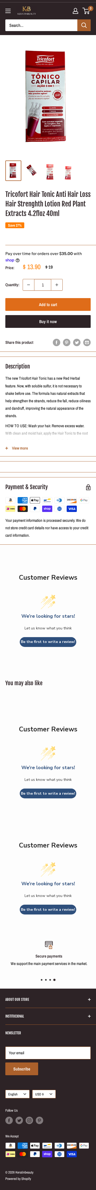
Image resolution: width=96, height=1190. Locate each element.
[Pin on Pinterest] (66, 342)
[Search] (84, 25)
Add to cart (48, 304)
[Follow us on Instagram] (29, 1120)
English (13, 1094)
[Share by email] (87, 342)
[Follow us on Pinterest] (39, 1120)
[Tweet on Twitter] (77, 342)
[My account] (75, 11)
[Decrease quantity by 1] (28, 284)
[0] (86, 11)
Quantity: (12, 284)
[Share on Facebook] (56, 342)
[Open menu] (8, 11)
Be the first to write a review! (48, 641)
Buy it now (48, 321)
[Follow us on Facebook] (9, 1120)
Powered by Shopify (18, 1178)
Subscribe (21, 1069)
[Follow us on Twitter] (19, 1120)
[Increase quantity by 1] (56, 284)
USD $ (39, 1094)
